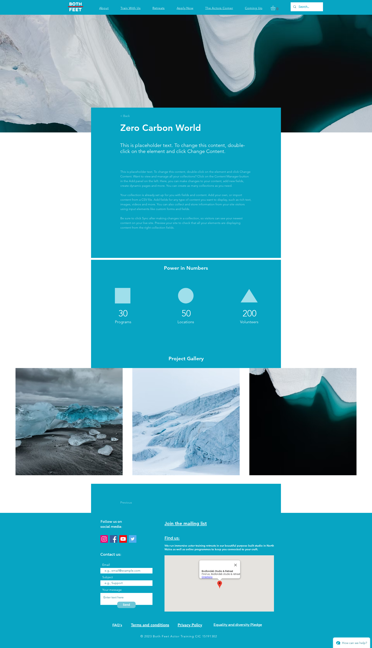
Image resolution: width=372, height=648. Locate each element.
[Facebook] (113, 539)
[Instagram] (104, 539)
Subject (107, 577)
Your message (112, 589)
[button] (276, 8)
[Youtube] (123, 539)
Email (106, 564)
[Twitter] (132, 539)
